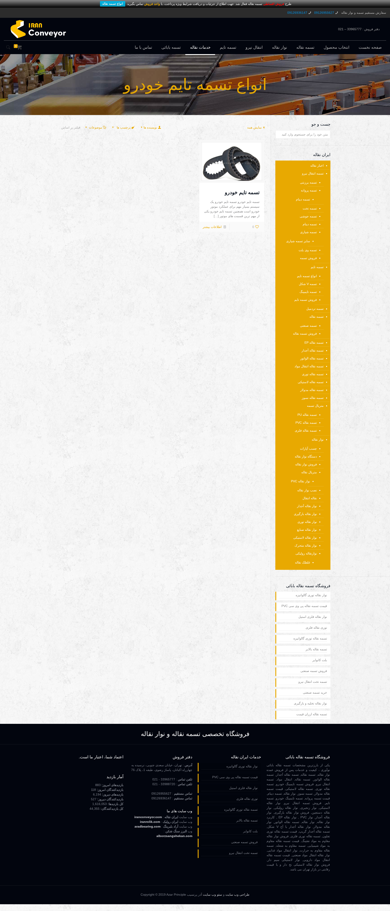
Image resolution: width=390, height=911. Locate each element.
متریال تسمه (315, 405)
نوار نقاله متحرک (306, 545)
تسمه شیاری (308, 232)
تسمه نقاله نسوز (313, 398)
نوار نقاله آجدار (307, 506)
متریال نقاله (309, 472)
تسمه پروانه (309, 190)
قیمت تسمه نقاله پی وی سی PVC (304, 606)
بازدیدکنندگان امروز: (109, 789)
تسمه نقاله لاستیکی (311, 382)
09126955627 (324, 12)
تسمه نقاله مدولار (312, 390)
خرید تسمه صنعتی (315, 692)
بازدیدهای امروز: (112, 785)
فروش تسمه (308, 258)
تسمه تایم (317, 267)
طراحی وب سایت (237, 894)
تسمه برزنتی (308, 182)
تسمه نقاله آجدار (313, 350)
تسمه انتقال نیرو (313, 173)
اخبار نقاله (317, 165)
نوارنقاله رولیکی (306, 553)
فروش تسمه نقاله (305, 333)
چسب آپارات (308, 448)
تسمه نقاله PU (307, 414)
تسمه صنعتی (308, 325)
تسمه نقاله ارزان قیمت (311, 714)
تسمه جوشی (308, 216)
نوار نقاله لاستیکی (305, 537)
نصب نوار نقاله (307, 490)
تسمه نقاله (316, 316)
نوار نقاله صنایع (307, 529)
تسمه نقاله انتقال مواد (309, 366)
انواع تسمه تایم (307, 276)
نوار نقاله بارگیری (305, 514)
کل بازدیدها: (115, 804)
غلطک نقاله (302, 562)
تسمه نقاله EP (314, 342)
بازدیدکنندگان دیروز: (109, 799)
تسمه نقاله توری (313, 374)
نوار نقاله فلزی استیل (312, 617)
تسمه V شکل (308, 284)
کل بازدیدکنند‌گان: (111, 808)
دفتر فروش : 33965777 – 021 (359, 29)
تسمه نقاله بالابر (316, 649)
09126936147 (297, 12)
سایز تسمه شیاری (298, 241)
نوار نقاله (318, 439)
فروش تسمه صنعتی (313, 671)
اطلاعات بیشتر (212, 227)
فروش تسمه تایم (305, 299)
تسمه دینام (303, 199)
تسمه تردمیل (315, 309)
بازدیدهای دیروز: (112, 794)
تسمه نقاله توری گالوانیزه (310, 638)
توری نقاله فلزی (316, 627)
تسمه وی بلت (308, 250)
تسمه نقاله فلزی (306, 430)
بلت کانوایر (319, 660)
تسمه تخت (310, 208)
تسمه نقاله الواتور (312, 358)
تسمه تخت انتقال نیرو (312, 681)
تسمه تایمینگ (308, 292)
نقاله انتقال (309, 498)
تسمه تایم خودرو (242, 192)
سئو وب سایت (212, 894)
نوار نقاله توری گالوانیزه (311, 595)
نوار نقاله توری (307, 522)
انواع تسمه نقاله (112, 3)
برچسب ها (123, 127)
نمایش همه (254, 127)
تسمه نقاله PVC (306, 422)
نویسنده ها (150, 127)
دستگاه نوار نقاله (306, 456)
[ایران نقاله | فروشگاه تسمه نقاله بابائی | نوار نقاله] (38, 29)
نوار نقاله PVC (300, 481)
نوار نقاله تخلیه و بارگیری (310, 703)
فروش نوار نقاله (306, 464)
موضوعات (95, 127)
